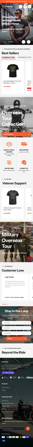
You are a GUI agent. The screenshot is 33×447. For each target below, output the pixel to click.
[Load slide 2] (10, 42)
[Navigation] (29, 6)
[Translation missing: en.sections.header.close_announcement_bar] (32, 1)
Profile (4, 390)
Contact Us (5, 400)
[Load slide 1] (4, 42)
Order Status (5, 387)
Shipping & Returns (7, 403)
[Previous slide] (23, 42)
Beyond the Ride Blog (8, 411)
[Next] (29, 1)
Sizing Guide (5, 406)
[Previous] (3, 1)
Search (4, 409)
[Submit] (28, 429)
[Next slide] (28, 42)
